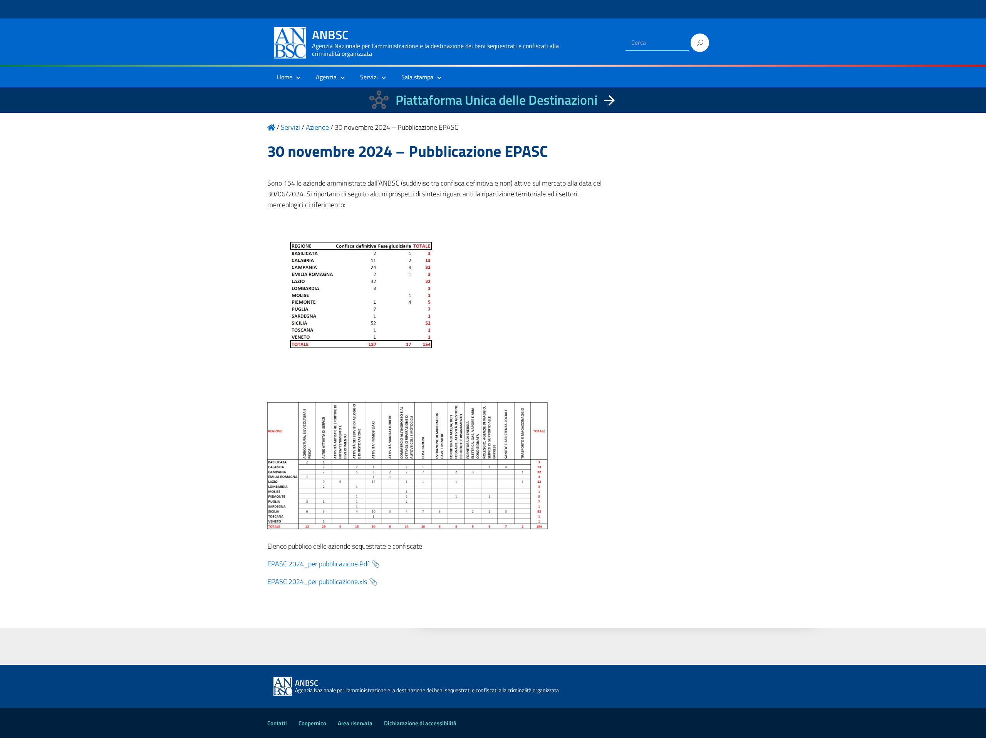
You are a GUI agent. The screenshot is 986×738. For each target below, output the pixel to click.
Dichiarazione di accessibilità (420, 723)
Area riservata (355, 723)
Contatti (277, 723)
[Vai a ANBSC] (271, 127)
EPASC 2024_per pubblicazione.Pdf (318, 564)
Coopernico (312, 723)
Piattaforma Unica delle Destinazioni (496, 100)
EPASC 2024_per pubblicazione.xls (317, 581)
